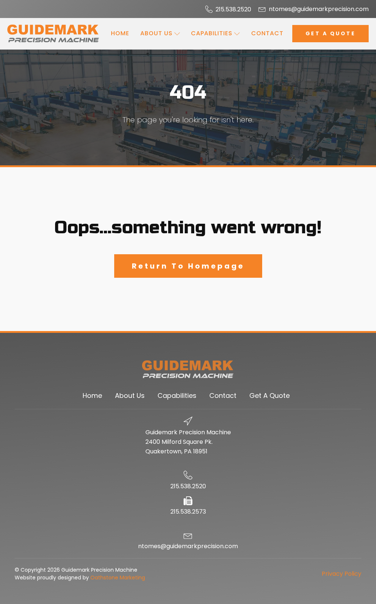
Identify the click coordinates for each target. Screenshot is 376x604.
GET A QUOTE (331, 33)
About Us (156, 33)
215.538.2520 (233, 10)
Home (120, 33)
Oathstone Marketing (117, 577)
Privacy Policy (341, 573)
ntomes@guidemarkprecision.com (319, 9)
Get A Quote (269, 395)
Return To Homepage (188, 266)
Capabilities (211, 33)
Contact (267, 33)
